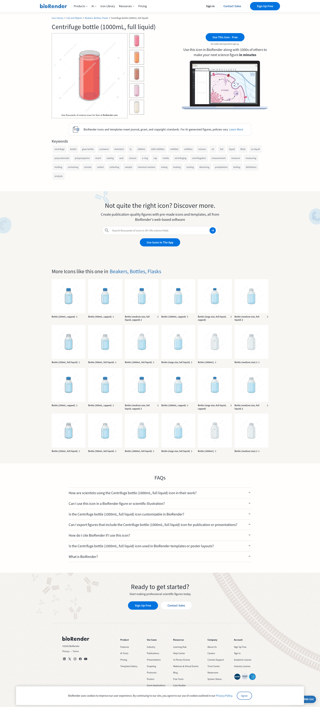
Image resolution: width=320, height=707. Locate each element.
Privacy (66, 651)
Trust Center (214, 666)
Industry (151, 646)
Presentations (154, 659)
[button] (81, 6)
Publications (153, 653)
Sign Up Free (265, 6)
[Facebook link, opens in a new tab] (80, 659)
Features (124, 646)
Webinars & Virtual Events (185, 666)
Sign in (210, 6)
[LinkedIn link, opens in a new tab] (64, 659)
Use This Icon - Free (225, 37)
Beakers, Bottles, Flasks (96, 17)
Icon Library (107, 6)
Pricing (142, 6)
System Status (215, 679)
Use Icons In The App (160, 242)
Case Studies (179, 685)
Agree (244, 695)
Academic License (242, 659)
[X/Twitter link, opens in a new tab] (70, 659)
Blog (175, 672)
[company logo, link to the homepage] (53, 6)
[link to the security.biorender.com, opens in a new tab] (237, 676)
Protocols (151, 672)
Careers (211, 653)
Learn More (236, 129)
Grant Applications (156, 685)
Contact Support (216, 659)
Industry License (242, 666)
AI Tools (124, 653)
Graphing (151, 666)
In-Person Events (181, 659)
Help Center (179, 653)
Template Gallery (129, 666)
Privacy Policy (224, 696)
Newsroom (213, 672)
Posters (150, 679)
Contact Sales (232, 6)
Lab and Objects (74, 17)
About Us (212, 646)
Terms (76, 651)
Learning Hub (179, 646)
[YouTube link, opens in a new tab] (86, 659)
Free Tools (178, 679)
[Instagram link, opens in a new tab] (75, 659)
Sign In (237, 653)
